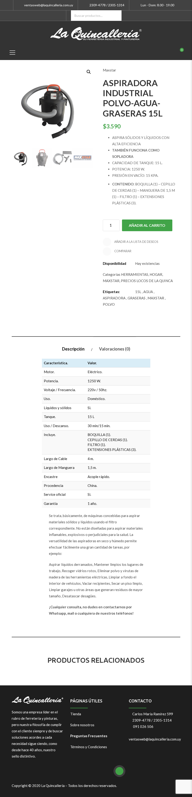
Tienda (75, 714)
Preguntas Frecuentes (88, 736)
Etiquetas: (111, 292)
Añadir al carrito (147, 225)
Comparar (122, 251)
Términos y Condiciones (88, 747)
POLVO (109, 304)
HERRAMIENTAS (134, 274)
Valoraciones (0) (114, 348)
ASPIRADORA (114, 298)
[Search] (116, 15)
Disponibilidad (114, 263)
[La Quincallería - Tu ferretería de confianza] (96, 33)
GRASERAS (136, 298)
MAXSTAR (111, 281)
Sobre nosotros (82, 725)
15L (138, 292)
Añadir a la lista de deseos (136, 242)
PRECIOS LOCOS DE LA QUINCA (147, 281)
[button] (88, 71)
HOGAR (156, 274)
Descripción (73, 348)
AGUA (148, 292)
